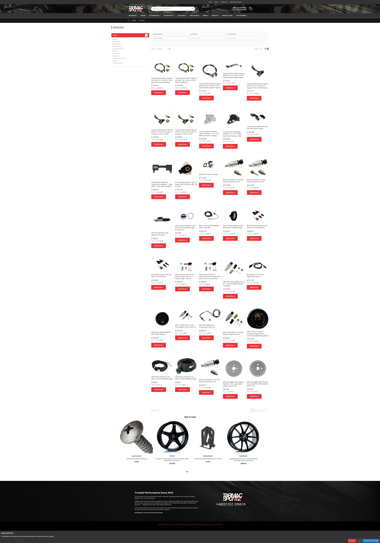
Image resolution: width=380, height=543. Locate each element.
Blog (210, 2)
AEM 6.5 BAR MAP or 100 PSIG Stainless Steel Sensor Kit (209, 381)
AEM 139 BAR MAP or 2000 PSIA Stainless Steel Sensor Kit (185, 326)
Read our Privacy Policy (371, 541)
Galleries (177, 524)
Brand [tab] (115, 35)
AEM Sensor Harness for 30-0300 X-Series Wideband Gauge (186, 378)
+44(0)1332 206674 (230, 504)
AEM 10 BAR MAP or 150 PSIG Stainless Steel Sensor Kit (233, 333)
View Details (158, 93)
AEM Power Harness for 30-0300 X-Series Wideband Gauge (162, 378)
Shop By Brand (241, 15)
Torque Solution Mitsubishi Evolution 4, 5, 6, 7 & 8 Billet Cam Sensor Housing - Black (232, 134)
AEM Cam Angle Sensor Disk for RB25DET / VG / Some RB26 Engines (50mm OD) (233, 384)
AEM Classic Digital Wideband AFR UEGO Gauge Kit (161, 333)
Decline (359, 541)
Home (128, 20)
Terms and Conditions (203, 524)
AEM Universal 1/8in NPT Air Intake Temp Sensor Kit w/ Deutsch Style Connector (184, 276)
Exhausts (215, 15)
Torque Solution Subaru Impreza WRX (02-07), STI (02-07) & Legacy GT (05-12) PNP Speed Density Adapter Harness (257, 87)
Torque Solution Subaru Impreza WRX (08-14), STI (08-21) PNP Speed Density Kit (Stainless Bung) (162, 81)
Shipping (160, 524)
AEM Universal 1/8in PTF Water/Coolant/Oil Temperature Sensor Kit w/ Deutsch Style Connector (210, 277)
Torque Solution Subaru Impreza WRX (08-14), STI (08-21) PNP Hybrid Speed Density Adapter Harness (234, 76)
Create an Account (236, 2)
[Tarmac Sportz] (136, 8)
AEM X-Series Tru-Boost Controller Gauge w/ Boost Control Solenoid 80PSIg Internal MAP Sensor (257, 335)
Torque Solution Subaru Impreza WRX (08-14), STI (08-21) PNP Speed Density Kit (186, 80)
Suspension (132, 15)
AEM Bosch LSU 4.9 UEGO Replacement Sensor (255, 275)
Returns (191, 524)
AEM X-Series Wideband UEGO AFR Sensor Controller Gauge (233, 227)
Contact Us (224, 2)
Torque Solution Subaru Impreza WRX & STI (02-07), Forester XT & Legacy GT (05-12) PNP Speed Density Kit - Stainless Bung (186, 134)
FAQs (184, 524)
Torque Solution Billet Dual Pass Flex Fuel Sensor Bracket (257, 127)
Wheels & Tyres (227, 15)
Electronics (182, 15)
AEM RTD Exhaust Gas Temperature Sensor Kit (207, 326)
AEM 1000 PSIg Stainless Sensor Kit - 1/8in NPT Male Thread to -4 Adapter (234, 284)
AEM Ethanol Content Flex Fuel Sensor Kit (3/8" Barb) (161, 275)
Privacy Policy (218, 524)
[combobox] (173, 9)
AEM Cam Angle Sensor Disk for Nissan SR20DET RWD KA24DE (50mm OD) (257, 384)
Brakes (205, 15)
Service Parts (194, 15)
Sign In (216, 2)
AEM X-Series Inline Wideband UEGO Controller (209, 227)
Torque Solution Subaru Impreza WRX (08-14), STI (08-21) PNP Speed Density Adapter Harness (210, 86)
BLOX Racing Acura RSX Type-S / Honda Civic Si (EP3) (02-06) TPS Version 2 (186, 184)
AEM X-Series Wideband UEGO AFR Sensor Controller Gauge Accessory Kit (185, 228)
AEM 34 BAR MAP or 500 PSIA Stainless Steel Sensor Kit (233, 181)
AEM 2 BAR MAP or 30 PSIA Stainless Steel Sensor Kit (256, 181)
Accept (352, 541)
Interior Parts (168, 15)
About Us (168, 524)
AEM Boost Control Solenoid (208, 174)
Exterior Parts (154, 15)
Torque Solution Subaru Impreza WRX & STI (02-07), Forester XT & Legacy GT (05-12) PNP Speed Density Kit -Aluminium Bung (162, 134)
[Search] (193, 9)
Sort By (153, 49)
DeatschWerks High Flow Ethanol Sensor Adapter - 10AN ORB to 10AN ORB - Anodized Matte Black (161, 185)
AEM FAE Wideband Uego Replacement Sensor (159, 234)
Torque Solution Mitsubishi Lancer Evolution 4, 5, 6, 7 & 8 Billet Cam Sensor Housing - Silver (209, 134)
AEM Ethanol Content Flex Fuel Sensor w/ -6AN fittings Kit (257, 227)
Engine (143, 15)
